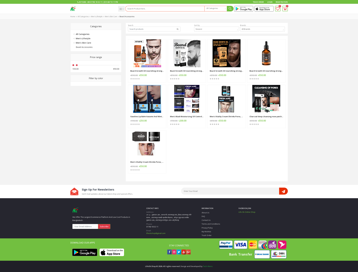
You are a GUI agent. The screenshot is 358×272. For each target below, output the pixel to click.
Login (269, 2)
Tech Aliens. (208, 266)
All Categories (83, 16)
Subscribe (104, 226)
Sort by (197, 25)
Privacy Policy (207, 228)
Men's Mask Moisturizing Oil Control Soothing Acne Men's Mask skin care (187, 116)
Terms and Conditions (211, 224)
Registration (282, 2)
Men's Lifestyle (97, 16)
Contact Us (206, 220)
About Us (205, 212)
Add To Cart (186, 131)
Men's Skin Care (111, 16)
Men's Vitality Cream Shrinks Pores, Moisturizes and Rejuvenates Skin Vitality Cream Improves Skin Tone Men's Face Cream (226, 116)
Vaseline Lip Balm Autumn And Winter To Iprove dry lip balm (147, 116)
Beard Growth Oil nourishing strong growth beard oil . (147, 71)
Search (130, 25)
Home (72, 16)
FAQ (203, 216)
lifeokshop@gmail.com (155, 233)
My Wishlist (206, 231)
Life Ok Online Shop (247, 212)
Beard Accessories (127, 16)
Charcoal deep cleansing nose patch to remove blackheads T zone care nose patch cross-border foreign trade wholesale (266, 116)
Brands (243, 25)
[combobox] (215, 8)
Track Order (258, 2)
